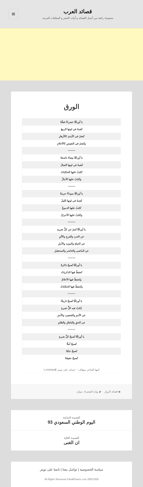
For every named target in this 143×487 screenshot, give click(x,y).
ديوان (79, 391)
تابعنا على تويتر (50, 469)
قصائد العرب (77, 11)
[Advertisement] (71, 54)
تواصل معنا (70, 469)
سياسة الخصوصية (91, 469)
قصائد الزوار (111, 391)
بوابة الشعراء (91, 391)
